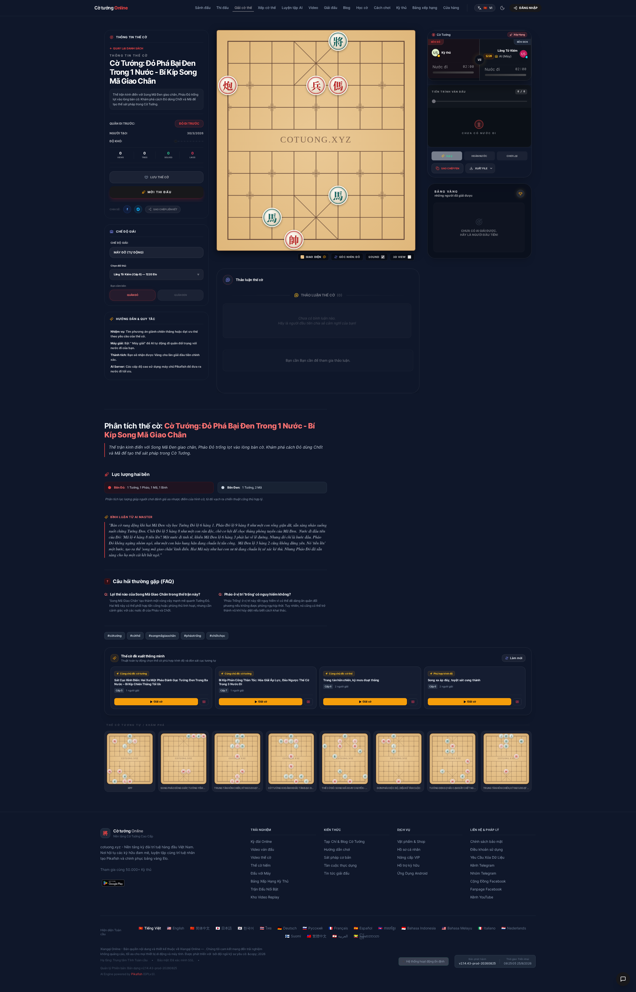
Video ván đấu (262, 849)
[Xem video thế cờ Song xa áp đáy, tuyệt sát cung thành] (517, 701)
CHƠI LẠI (512, 155)
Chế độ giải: (119, 243)
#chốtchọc (217, 636)
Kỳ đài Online (261, 841)
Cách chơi (382, 7)
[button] (338, 41)
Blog (346, 7)
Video (313, 7)
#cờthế (135, 636)
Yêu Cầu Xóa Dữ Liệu (487, 857)
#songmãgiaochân (162, 636)
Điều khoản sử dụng (486, 849)
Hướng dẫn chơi (337, 849)
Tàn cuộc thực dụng (340, 865)
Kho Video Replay (265, 897)
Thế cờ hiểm (261, 865)
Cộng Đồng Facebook (488, 881)
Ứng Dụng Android (412, 873)
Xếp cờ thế (267, 7)
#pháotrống (192, 636)
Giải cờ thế (243, 7)
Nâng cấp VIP (408, 857)
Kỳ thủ (401, 7)
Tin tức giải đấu (336, 873)
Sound (373, 257)
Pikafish (136, 974)
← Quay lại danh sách (126, 48)
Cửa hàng (451, 7)
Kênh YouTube (481, 897)
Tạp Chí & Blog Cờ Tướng (344, 841)
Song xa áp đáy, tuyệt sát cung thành (454, 680)
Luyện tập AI (292, 7)
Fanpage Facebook (486, 889)
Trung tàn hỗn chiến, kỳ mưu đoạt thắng (351, 680)
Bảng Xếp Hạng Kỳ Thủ (269, 881)
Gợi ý (449, 155)
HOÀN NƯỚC (479, 155)
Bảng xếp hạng (424, 7)
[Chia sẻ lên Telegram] (138, 209)
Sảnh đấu (202, 7)
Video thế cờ (261, 857)
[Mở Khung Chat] (623, 979)
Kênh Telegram (482, 865)
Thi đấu (222, 7)
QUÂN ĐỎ (132, 294)
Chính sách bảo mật (486, 841)
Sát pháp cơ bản (337, 857)
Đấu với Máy (261, 873)
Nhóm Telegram (483, 873)
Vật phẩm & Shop (411, 841)
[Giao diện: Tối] (502, 8)
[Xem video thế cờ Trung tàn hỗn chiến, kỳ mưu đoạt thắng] (412, 701)
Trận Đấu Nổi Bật (264, 889)
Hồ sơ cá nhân (408, 849)
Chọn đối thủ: (118, 265)
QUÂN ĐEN (180, 294)
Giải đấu (330, 7)
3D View (399, 257)
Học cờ (362, 7)
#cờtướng (115, 636)
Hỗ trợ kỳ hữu (408, 865)
